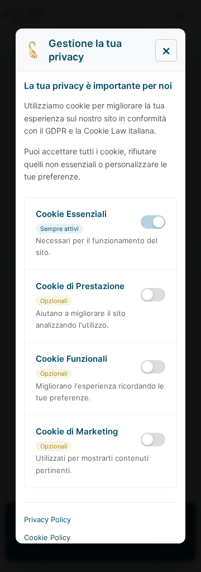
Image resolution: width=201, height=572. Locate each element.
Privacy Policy (47, 519)
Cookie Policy (47, 537)
